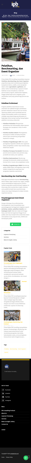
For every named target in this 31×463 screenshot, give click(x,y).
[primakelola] (15, 4)
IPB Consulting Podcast (8, 410)
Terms (3, 457)
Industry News (20, 75)
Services (6, 237)
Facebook (7, 390)
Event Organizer (22, 349)
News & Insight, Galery (10, 240)
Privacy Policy (9, 457)
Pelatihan (6, 349)
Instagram (8, 400)
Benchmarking (13, 349)
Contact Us (5, 424)
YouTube (7, 397)
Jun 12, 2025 (5, 75)
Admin (13, 75)
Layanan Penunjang (9, 234)
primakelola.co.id (14, 453)
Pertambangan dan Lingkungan (13, 263)
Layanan (6, 352)
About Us (4, 413)
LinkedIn (7, 393)
